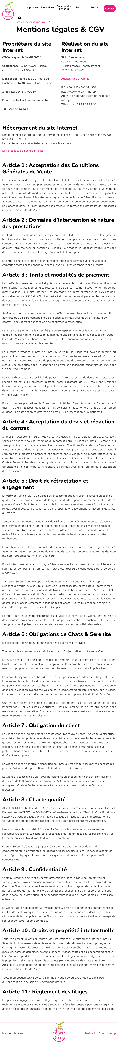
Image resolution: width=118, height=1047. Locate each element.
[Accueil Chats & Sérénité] (8, 11)
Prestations (47, 7)
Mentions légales (12, 1033)
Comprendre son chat (64, 7)
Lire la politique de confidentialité (22, 150)
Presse (94, 7)
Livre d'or (80, 7)
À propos (32, 7)
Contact (109, 8)
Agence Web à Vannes (75, 78)
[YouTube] (19, 17)
